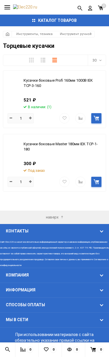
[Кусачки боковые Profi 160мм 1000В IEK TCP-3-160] (13, 84)
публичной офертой (31, 247)
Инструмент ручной (76, 34)
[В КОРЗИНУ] (96, 118)
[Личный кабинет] (90, 7)
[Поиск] (80, 7)
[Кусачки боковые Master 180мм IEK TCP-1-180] (13, 147)
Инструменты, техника (34, 34)
